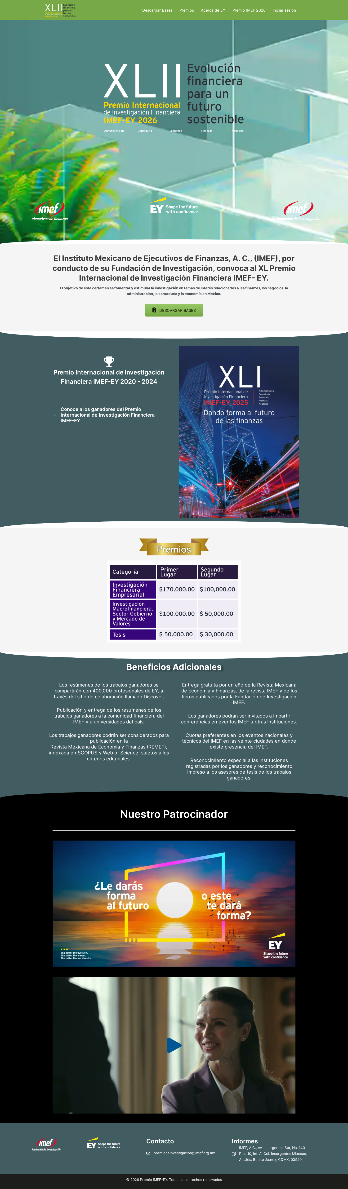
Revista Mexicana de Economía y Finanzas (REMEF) (108, 747)
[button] (174, 310)
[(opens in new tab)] (174, 205)
